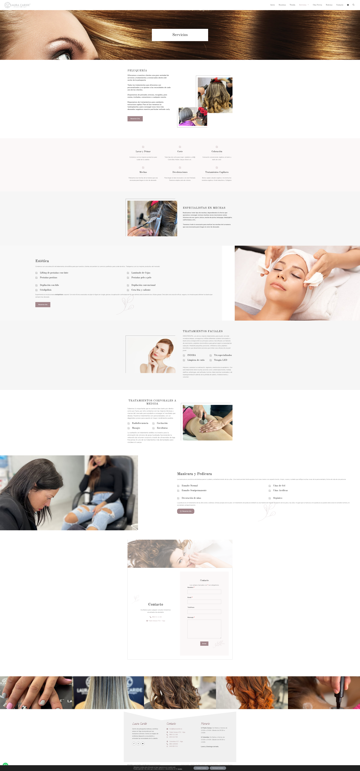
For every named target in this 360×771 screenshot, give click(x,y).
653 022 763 (173, 737)
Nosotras (282, 5)
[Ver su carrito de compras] (348, 5)
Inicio (272, 5)
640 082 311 (173, 746)
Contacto (339, 5)
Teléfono (191, 607)
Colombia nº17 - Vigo (176, 741)
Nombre (191, 587)
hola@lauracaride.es (175, 729)
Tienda (292, 5)
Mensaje (191, 617)
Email (190, 597)
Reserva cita (42, 305)
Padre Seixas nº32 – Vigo (157, 621)
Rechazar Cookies (218, 768)
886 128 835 (173, 744)
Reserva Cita (135, 119)
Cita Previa (317, 5)
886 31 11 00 (157, 617)
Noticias (329, 5)
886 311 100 (173, 735)
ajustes (180, 769)
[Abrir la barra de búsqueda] (353, 5)
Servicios (302, 5)
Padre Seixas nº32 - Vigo (177, 732)
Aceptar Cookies (201, 768)
